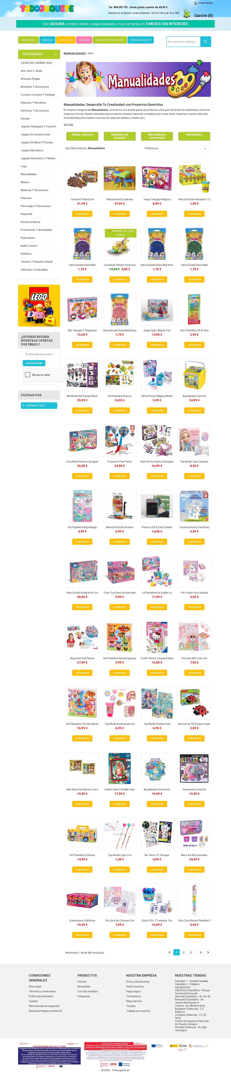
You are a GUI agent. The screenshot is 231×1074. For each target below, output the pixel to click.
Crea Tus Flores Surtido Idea (120, 592)
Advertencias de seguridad (44, 1006)
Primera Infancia (30, 222)
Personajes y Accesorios (36, 206)
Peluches (26, 198)
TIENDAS (84, 40)
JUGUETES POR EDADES (109, 40)
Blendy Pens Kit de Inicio (119, 527)
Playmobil (26, 214)
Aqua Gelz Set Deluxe (82, 658)
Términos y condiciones (42, 991)
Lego (24, 166)
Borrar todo (33, 405)
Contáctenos (133, 996)
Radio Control (29, 245)
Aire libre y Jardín (31, 70)
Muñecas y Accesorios (34, 190)
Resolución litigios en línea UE (45, 1010)
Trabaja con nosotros (138, 1010)
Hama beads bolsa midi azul (157, 265)
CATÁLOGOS (66, 40)
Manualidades (29, 174)
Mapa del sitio (134, 1001)
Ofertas (82, 981)
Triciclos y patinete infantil (36, 261)
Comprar (82, 213)
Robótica (26, 253)
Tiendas (131, 1006)
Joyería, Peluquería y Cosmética (39, 126)
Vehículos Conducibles (34, 269)
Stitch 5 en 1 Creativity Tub (157, 920)
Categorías (84, 996)
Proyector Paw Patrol (120, 461)
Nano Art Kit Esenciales (194, 855)
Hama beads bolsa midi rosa (119, 330)
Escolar (25, 118)
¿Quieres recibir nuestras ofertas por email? (37, 340)
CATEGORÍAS (28, 40)
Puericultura (28, 237)
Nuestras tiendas (190, 975)
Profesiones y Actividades (36, 230)
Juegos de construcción (35, 134)
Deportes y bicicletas (33, 102)
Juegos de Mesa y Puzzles (37, 142)
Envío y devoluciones (138, 981)
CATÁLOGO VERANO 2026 (36, 63)
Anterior (169, 952)
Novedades (84, 986)
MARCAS (47, 40)
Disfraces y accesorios (35, 110)
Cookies (33, 1001)
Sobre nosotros (135, 986)
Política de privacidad (41, 996)
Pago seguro (133, 991)
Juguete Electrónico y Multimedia (39, 158)
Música (25, 182)
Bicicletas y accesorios (35, 86)
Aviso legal (35, 986)
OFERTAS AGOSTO (140, 40)
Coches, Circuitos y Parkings (38, 94)
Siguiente (208, 952)
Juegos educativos (32, 150)
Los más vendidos (88, 991)
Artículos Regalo (30, 78)
